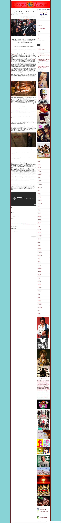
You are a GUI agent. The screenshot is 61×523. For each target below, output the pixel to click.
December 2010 (39, 303)
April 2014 (39, 245)
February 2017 (39, 196)
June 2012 (39, 277)
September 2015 (40, 220)
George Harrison (45, 386)
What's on (39, 38)
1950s (40, 379)
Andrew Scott (24, 16)
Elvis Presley (44, 385)
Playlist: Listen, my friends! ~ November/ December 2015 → (29, 224)
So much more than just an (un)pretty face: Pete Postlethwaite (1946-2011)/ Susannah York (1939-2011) (44, 55)
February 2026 (39, 164)
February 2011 (39, 300)
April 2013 (39, 262)
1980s (38, 380)
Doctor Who (40, 384)
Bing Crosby (40, 382)
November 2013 (40, 252)
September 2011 (40, 290)
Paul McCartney (47, 392)
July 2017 (39, 190)
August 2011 (39, 291)
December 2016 (39, 199)
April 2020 (39, 177)
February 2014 (39, 248)
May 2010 (39, 313)
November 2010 (40, 304)
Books (38, 21)
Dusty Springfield (47, 384)
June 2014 (39, 242)
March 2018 (39, 181)
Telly (38, 37)
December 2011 (39, 285)
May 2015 (39, 226)
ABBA (46, 380)
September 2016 (40, 203)
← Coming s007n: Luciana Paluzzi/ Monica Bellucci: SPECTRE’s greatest (19, 223)
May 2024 (39, 170)
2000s (43, 380)
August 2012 (39, 274)
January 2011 (39, 301)
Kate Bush (43, 389)
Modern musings (40, 25)
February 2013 (39, 265)
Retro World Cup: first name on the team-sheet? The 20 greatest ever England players (43, 67)
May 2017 (39, 191)
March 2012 (39, 281)
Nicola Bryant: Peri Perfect (41, 53)
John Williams (46, 388)
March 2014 (39, 246)
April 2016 (39, 210)
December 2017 (39, 183)
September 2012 (40, 272)
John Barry (40, 388)
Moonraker (24, 53)
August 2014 (39, 239)
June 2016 (39, 207)
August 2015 (39, 222)
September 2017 (40, 187)
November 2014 (40, 235)
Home (37, 9)
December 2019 (39, 178)
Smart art (39, 32)
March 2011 (39, 298)
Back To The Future (45, 381)
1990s (41, 380)
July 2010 (39, 310)
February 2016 (39, 213)
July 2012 (39, 275)
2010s (22, 16)
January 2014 (39, 249)
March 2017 (39, 194)
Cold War (43, 383)
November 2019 (40, 180)
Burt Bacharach (43, 382)
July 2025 (39, 168)
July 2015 (39, 223)
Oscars (42, 392)
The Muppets (45, 397)
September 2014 (40, 238)
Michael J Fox (43, 390)
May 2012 (39, 278)
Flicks (38, 22)
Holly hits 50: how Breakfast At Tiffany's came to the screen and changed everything (43, 60)
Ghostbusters (39, 387)
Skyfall (34, 59)
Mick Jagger (46, 390)
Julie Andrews (40, 389)
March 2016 (39, 212)
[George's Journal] (30, 4)
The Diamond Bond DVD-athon (45, 9)
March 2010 (39, 316)
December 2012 (39, 268)
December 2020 (39, 174)
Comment (33, 237)
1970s (45, 379)
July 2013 (39, 258)
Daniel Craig (34, 16)
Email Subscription (40, 40)
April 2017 (39, 193)
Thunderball (30, 52)
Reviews (39, 29)
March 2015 (39, 229)
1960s (42, 379)
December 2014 (39, 233)
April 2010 (39, 314)
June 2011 (39, 294)
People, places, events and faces (41, 28)
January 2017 (39, 197)
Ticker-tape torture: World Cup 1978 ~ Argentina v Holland (43, 62)
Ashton (40, 509)
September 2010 (40, 307)
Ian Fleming (42, 387)
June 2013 (39, 259)
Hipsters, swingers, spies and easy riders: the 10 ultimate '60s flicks (43, 64)
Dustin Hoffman (44, 384)
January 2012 (39, 284)
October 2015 (39, 219)
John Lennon (43, 388)
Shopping (39, 31)
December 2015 (39, 216)
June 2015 (39, 225)
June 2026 (39, 161)
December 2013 (39, 251)
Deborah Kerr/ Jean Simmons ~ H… (44, 517)
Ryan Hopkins (41, 511)
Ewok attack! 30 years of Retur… (45, 511)
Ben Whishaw (27, 16)
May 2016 (39, 209)
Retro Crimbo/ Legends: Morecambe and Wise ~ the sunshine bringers (43, 69)
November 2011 (40, 287)
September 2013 (40, 255)
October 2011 (39, 288)
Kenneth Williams (46, 389)
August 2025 (39, 167)
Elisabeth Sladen (38, 385)
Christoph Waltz (30, 16)
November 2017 (40, 184)
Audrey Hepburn (41, 381)
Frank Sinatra (41, 386)
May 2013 (39, 261)
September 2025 (40, 165)
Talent (38, 35)
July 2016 (39, 206)
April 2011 (39, 297)
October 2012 (39, 271)
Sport (38, 34)
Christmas (40, 383)
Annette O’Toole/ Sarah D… (43, 509)
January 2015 (39, 232)
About (40, 9)
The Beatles (41, 397)
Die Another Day (15, 54)
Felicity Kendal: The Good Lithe (41, 49)
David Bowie (46, 383)
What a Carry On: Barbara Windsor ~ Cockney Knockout (43, 51)
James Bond (45, 387)
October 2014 (39, 236)
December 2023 (39, 171)
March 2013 (39, 264)
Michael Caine (40, 390)
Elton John (41, 385)
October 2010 (39, 306)
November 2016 (40, 200)
